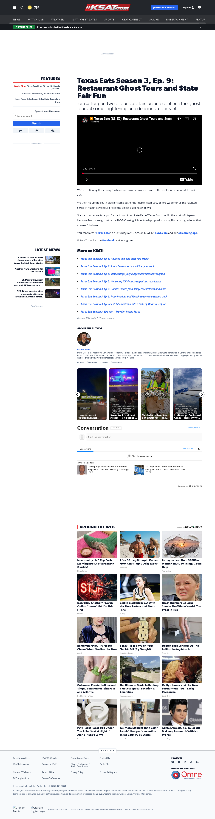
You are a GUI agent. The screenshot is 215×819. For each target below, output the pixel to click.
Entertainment (177, 19)
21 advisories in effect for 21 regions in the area (59, 27)
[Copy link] (36, 130)
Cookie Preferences (51, 778)
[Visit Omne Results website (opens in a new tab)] (186, 775)
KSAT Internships (21, 764)
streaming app (187, 233)
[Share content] (20, 130)
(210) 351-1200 (59, 786)
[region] (139, 457)
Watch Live (36, 19)
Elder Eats (44, 99)
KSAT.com (161, 233)
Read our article (101, 794)
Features (202, 19)
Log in (190, 428)
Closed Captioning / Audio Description (80, 765)
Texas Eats (26, 99)
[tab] (85, 449)
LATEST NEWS (47, 250)
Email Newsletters (21, 758)
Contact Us (104, 758)
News (17, 19)
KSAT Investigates (84, 19)
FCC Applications (21, 778)
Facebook (108, 240)
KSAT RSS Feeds (49, 758)
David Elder (20, 86)
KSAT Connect (132, 19)
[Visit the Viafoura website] (195, 486)
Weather (57, 19)
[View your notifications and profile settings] (199, 449)
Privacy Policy (77, 772)
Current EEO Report (22, 772)
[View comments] (52, 130)
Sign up (197, 428)
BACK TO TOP (107, 750)
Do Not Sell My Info (108, 772)
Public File (104, 764)
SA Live (154, 19)
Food (34, 99)
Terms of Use (48, 772)
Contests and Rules (79, 758)
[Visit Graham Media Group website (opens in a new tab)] (20, 809)
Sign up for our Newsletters (47, 111)
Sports (109, 19)
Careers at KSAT (49, 764)
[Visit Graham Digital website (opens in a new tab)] (38, 809)
